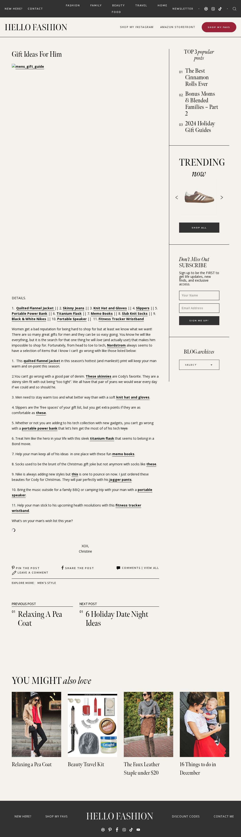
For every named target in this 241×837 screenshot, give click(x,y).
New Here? (14, 8)
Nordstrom (116, 345)
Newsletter (183, 8)
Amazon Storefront (177, 27)
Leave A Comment (33, 572)
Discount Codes (186, 816)
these (41, 413)
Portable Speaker (72, 319)
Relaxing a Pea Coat (40, 618)
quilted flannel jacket (42, 361)
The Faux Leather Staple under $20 (142, 768)
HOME (162, 5)
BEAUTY (118, 5)
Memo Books (102, 313)
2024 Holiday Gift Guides (200, 127)
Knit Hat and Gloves (110, 308)
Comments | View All (140, 567)
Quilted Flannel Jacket (35, 308)
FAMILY (96, 5)
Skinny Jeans (73, 308)
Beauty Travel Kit (86, 764)
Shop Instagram (137, 27)
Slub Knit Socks (135, 313)
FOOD (116, 12)
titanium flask (102, 438)
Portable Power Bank (29, 313)
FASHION (73, 5)
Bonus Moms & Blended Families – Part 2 (201, 103)
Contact (35, 8)
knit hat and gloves (132, 397)
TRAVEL (141, 5)
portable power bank (39, 428)
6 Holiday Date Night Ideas (117, 618)
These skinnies (98, 376)
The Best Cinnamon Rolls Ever (197, 77)
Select (191, 364)
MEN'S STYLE (46, 583)
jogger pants (120, 479)
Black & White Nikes (29, 319)
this (75, 474)
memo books (123, 454)
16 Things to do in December (198, 768)
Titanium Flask (69, 313)
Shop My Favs (219, 27)
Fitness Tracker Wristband (121, 319)
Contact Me (224, 816)
